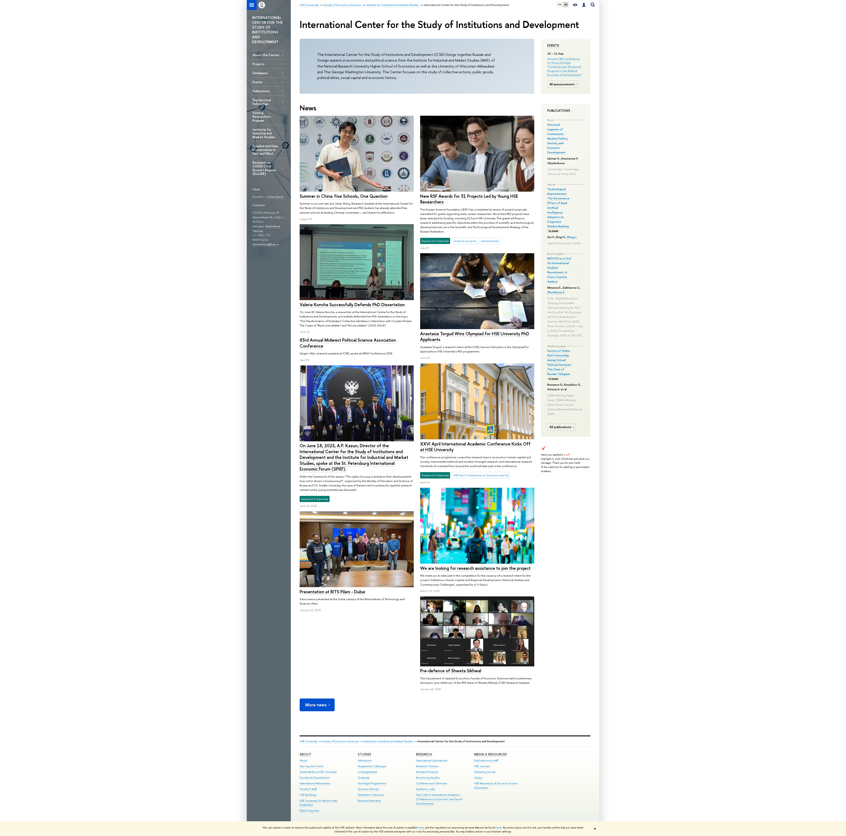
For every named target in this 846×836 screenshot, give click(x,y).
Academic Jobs (425, 789)
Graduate (364, 777)
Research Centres (427, 766)
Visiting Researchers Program (261, 116)
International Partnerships (315, 783)
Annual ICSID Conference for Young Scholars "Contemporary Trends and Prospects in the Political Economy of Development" (564, 67)
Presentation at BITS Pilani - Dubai (332, 592)
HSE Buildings (308, 795)
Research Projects (427, 772)
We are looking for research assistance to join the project (475, 568)
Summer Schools (368, 789)
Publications (261, 91)
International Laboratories (431, 760)
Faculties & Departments (315, 777)
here (421, 827)
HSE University (308, 741)
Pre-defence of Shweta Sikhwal (450, 671)
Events (553, 45)
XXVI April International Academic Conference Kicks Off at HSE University (475, 447)
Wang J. (572, 237)
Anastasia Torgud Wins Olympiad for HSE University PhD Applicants (474, 337)
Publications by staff (486, 760)
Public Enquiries (309, 810)
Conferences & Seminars (431, 783)
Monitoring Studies (428, 777)
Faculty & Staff (308, 789)
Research (424, 754)
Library (478, 777)
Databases (260, 73)
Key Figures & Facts (311, 766)
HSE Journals (482, 766)
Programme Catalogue (372, 766)
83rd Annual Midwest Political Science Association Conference (348, 343)
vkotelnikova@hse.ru (265, 244)
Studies (364, 754)
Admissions (364, 760)
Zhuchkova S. (556, 292)
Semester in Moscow (371, 795)
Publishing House (484, 772)
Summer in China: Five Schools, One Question (344, 196)
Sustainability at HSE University (318, 772)
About (305, 754)
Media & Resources (490, 754)
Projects (258, 64)
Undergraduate (367, 772)
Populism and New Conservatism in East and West (265, 150)
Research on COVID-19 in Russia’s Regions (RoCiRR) (264, 168)
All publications (560, 427)
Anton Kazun (275, 197)
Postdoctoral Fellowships (261, 102)
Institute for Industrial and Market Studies (263, 133)
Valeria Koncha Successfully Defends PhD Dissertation (352, 305)
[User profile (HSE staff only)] (584, 5)
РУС (560, 4)
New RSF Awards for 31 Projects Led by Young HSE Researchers (469, 199)
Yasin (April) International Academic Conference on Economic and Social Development (439, 799)
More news (316, 705)
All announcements (562, 84)
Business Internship (369, 801)
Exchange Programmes (372, 783)
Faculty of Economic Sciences (340, 741)
